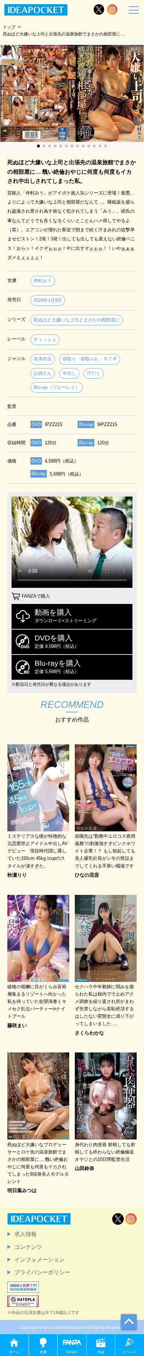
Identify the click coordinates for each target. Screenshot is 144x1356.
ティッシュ (45, 339)
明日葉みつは (22, 1190)
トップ (9, 27)
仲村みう (43, 280)
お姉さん (43, 373)
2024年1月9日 (48, 300)
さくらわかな (89, 1032)
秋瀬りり (17, 874)
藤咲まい (17, 1025)
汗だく (93, 373)
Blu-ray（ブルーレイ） (57, 387)
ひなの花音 (87, 874)
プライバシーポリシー (42, 1272)
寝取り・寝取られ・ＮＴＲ (90, 358)
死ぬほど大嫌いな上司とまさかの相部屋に (77, 320)
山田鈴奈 (84, 1168)
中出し (69, 373)
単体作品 (43, 358)
